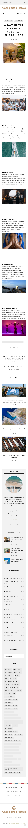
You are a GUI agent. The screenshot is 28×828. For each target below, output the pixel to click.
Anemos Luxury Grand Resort (14, 578)
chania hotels (15, 684)
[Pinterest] (17, 348)
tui (19, 759)
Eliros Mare (8, 20)
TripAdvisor (8, 756)
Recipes (14, 625)
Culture (14, 586)
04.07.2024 (14, 39)
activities (8, 669)
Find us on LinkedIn (14, 795)
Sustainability (14, 635)
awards (17, 675)
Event (14, 594)
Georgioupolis (14, 601)
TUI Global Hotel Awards (12, 765)
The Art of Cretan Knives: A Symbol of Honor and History (14, 456)
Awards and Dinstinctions (14, 581)
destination (8, 690)
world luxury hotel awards (13, 772)
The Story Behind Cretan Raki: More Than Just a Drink (17, 550)
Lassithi (14, 609)
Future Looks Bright (11, 699)
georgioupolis (9, 711)
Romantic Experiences (14, 632)
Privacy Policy (17, 817)
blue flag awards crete (12, 681)
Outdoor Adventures (14, 619)
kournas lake (18, 734)
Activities (14, 576)
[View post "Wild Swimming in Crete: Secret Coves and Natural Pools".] (14, 416)
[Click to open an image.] (14, 53)
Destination (14, 589)
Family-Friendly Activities (14, 596)
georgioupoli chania (11, 705)
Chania (14, 583)
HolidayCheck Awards (11, 731)
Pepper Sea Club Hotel (14, 622)
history (15, 725)
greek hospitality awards (12, 718)
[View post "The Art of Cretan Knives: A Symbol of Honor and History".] (14, 444)
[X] (10, 348)
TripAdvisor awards (10, 759)
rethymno (7, 749)
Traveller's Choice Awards (13, 753)
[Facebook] (18, 13)
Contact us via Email (14, 791)
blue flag (13, 678)
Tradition (14, 637)
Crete (6, 687)
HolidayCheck (9, 728)
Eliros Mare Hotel (17, 341)
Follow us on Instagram (14, 787)
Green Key (8, 725)
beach (6, 678)
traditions (15, 749)
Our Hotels (19, 20)
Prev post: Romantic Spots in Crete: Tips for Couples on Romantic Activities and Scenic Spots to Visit (14, 359)
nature (7, 743)
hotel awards (9, 734)
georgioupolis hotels (11, 714)
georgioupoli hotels (11, 708)
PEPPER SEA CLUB (15, 743)
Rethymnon (14, 630)
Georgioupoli (9, 702)
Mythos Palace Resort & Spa (14, 614)
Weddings (14, 643)
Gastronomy (14, 599)
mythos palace (9, 737)
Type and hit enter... (7, 2)
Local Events (14, 612)
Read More (14, 519)
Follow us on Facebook (14, 799)
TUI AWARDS (8, 762)
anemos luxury (17, 669)
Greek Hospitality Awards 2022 (12, 721)
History (14, 607)
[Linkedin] (24, 13)
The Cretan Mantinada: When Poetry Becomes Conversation (17, 539)
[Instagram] (21, 13)
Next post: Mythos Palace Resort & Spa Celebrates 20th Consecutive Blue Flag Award (14, 368)
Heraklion (14, 604)
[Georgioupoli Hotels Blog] (14, 8)
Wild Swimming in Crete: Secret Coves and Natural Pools (14, 430)
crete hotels (14, 687)
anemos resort (9, 675)
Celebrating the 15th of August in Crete (17, 560)
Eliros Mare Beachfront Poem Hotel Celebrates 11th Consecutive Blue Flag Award (14, 401)
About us (9, 817)
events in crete (9, 696)
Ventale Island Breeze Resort (14, 640)
